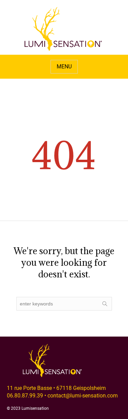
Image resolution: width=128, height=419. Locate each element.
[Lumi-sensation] (63, 29)
